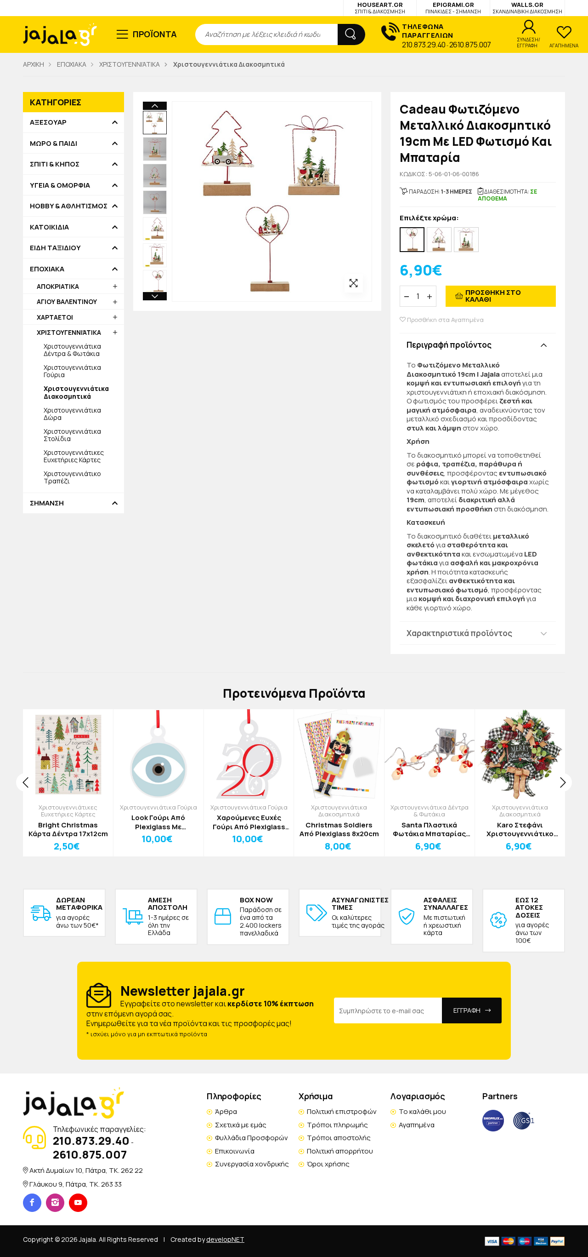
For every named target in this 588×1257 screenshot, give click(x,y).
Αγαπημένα (417, 1125)
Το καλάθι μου (422, 1111)
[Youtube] (78, 1203)
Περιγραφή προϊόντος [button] (449, 344)
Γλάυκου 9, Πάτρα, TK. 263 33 (75, 1184)
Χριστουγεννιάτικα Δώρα (72, 414)
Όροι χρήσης (328, 1164)
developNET (225, 1239)
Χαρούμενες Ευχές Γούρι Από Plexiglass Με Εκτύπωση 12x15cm (249, 822)
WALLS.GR (527, 7)
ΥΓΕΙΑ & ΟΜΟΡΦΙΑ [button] (60, 185)
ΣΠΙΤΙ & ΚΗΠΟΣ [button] (54, 164)
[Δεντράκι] (439, 239)
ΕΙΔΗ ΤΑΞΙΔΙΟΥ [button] (55, 248)
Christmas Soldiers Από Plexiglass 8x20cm (339, 829)
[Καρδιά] (412, 239)
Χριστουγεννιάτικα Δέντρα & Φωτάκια (72, 350)
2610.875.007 (470, 45)
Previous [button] (154, 105)
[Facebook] (32, 1203)
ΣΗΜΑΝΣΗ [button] (47, 503)
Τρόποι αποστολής (339, 1137)
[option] (154, 122)
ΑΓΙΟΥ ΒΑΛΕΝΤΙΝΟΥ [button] (67, 301)
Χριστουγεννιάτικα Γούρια (72, 371)
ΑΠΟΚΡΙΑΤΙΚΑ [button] (58, 286)
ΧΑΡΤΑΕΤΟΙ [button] (55, 317)
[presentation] (25, 782)
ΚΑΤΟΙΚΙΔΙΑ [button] (49, 227)
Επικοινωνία (234, 1151)
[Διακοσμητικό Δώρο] (466, 239)
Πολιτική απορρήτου (340, 1151)
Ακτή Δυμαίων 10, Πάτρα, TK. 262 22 (86, 1170)
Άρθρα (226, 1111)
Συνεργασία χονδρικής (252, 1164)
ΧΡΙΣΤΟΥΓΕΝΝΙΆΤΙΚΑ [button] (69, 332)
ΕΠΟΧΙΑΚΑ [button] (47, 269)
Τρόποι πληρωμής (337, 1125)
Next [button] (154, 296)
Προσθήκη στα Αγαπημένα (445, 320)
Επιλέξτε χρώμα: (429, 218)
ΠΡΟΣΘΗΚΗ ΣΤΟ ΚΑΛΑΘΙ (493, 295)
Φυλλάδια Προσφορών (251, 1137)
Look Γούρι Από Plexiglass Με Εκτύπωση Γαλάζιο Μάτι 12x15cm (158, 822)
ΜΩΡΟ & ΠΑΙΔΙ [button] (53, 143)
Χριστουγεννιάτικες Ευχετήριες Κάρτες (74, 456)
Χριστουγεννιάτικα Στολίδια (72, 435)
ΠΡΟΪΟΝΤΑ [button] (155, 34)
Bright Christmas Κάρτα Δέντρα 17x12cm (68, 829)
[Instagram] (55, 1203)
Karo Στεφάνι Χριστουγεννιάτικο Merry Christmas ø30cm (520, 829)
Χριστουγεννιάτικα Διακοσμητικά (339, 811)
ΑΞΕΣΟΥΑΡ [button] (48, 122)
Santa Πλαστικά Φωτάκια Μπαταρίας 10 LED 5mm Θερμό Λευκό (429, 829)
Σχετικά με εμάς (240, 1125)
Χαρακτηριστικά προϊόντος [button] (459, 633)
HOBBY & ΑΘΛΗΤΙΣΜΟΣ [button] (68, 206)
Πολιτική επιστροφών (342, 1111)
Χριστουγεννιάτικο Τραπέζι (72, 477)
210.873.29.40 (424, 45)
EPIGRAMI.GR (453, 7)
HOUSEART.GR (380, 7)
